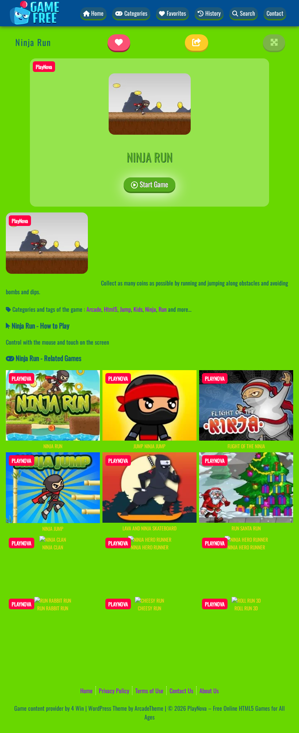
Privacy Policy (114, 690)
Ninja (150, 309)
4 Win (77, 708)
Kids (138, 309)
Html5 (110, 309)
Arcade (93, 309)
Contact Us (181, 690)
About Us (209, 690)
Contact (275, 13)
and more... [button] (179, 309)
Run (163, 309)
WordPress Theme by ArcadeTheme (125, 708)
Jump (125, 309)
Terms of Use (149, 690)
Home (86, 690)
